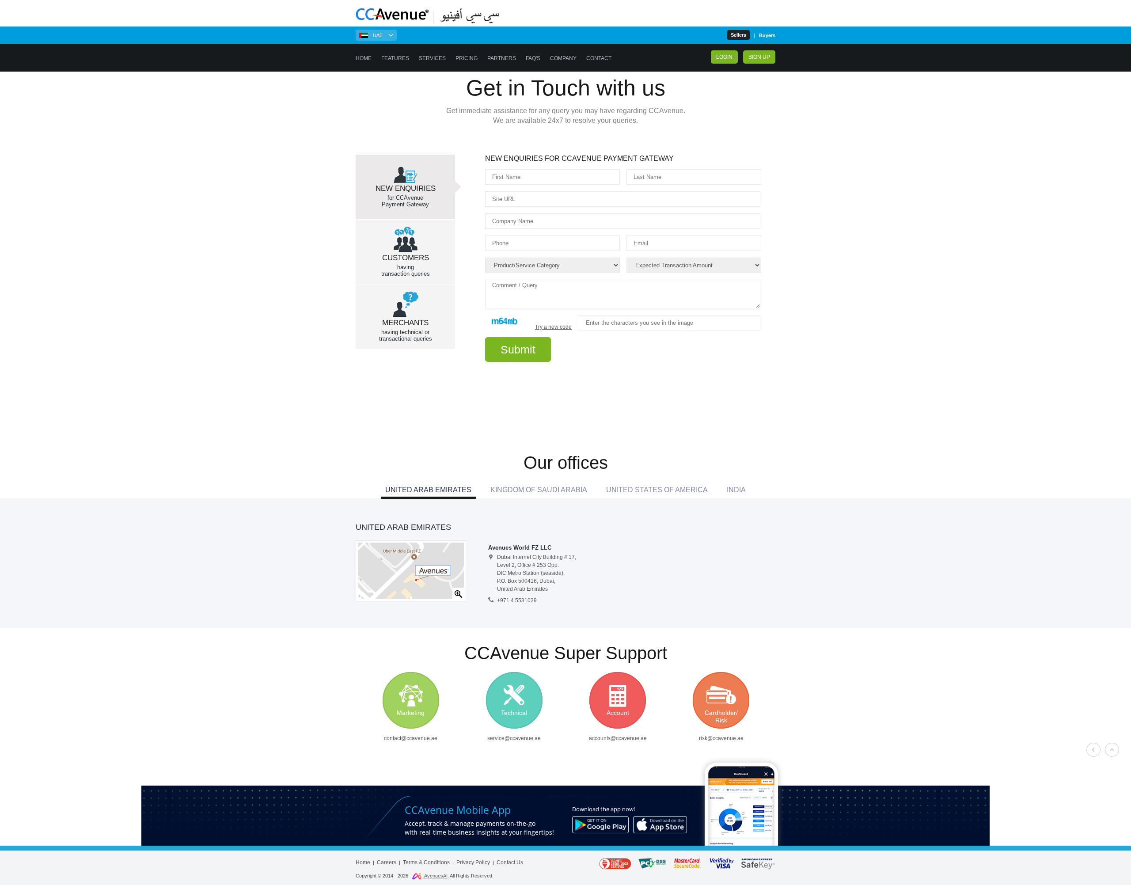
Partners (501, 58)
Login (724, 57)
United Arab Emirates (428, 490)
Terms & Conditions (426, 862)
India (736, 490)
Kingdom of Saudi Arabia (538, 490)
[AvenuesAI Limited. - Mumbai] (411, 570)
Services (432, 58)
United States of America (657, 490)
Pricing (466, 58)
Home (364, 58)
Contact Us (510, 862)
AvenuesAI (435, 875)
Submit (518, 349)
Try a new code (553, 327)
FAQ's (533, 58)
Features (395, 58)
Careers (386, 862)
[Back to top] (1112, 750)
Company (563, 58)
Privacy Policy (473, 862)
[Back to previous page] (1093, 750)
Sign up (759, 57)
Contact (598, 58)
